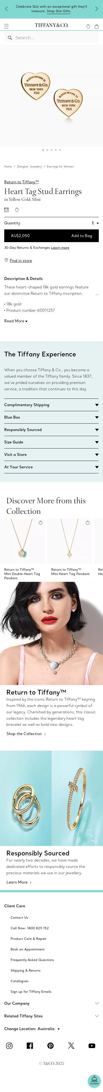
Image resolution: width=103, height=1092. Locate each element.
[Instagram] (10, 1046)
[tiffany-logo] (51, 26)
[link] (51, 246)
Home (8, 166)
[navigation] (6, 26)
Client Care (14, 906)
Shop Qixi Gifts (59, 11)
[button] (6, 26)
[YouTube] (92, 1046)
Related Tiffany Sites (23, 1016)
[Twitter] (72, 1046)
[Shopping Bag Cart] (97, 26)
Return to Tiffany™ (21, 182)
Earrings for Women (60, 166)
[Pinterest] (51, 1046)
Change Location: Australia (29, 1028)
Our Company (17, 1003)
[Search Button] (10, 37)
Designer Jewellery (29, 166)
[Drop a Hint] (6, 210)
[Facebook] (31, 1046)
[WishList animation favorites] (88, 26)
